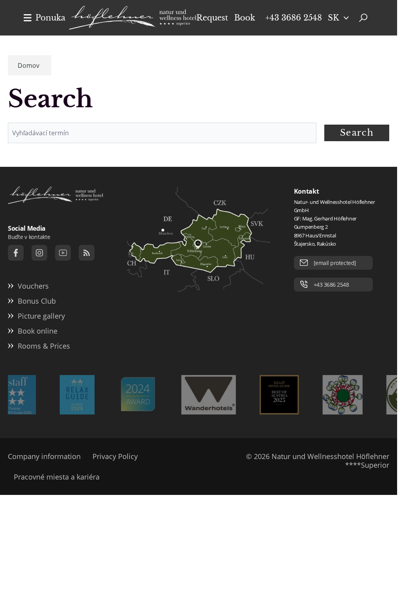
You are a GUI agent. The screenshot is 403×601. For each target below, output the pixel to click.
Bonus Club (37, 301)
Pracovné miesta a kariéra (57, 477)
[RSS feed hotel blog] (86, 253)
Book (244, 17)
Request (212, 17)
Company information (44, 456)
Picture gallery (41, 316)
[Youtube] (63, 253)
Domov (28, 65)
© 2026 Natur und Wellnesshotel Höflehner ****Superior (317, 461)
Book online (37, 331)
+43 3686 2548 (293, 17)
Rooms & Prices (44, 346)
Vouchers (33, 286)
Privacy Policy (115, 456)
